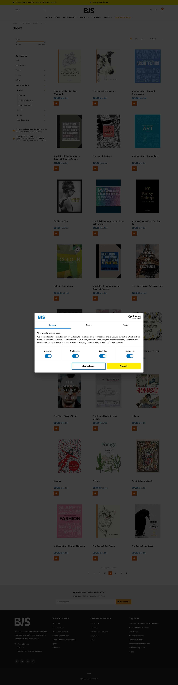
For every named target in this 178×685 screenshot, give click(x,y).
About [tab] (125, 325)
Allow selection (89, 366)
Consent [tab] (52, 325)
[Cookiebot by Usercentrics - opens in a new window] (130, 317)
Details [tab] (89, 325)
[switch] (75, 356)
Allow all (123, 366)
